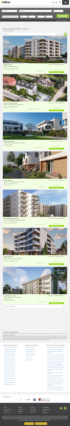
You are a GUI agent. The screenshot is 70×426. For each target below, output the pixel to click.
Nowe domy (28, 357)
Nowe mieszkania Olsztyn (9, 372)
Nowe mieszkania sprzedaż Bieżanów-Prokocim (55, 373)
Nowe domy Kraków (30, 347)
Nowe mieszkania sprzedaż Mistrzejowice (56, 379)
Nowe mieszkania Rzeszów (10, 366)
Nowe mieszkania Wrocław (10, 353)
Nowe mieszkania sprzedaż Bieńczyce (55, 381)
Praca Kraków (46, 407)
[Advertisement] (35, 321)
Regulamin (20, 409)
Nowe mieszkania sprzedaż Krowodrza (55, 357)
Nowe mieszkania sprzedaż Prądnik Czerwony (54, 352)
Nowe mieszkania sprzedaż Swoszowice (55, 367)
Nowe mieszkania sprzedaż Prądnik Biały (55, 355)
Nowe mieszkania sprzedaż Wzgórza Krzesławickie (55, 384)
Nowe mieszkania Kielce (9, 376)
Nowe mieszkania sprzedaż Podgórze (55, 375)
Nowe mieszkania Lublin (9, 368)
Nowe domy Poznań (30, 351)
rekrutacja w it (46, 412)
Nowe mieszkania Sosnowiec (10, 378)
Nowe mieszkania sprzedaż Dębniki (54, 363)
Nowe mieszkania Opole (9, 384)
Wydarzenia (20, 411)
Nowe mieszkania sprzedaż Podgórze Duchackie (55, 370)
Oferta (5, 407)
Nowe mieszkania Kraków (9, 351)
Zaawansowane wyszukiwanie (61, 20)
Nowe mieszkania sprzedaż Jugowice (55, 389)
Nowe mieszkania (29, 359)
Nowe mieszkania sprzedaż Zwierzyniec (55, 361)
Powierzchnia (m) (41, 14)
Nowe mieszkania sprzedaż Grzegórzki (55, 349)
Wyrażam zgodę (29, 423)
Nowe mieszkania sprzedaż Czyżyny (54, 377)
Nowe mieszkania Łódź (9, 361)
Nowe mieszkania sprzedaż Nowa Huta (55, 387)
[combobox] (9, 11)
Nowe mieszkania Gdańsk (9, 355)
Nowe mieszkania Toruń (9, 380)
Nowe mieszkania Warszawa (10, 347)
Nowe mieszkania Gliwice (9, 374)
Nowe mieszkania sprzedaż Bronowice (55, 359)
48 (10, 306)
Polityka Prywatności (41, 423)
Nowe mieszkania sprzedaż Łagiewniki (55, 365)
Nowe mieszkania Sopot (9, 359)
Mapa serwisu (33, 409)
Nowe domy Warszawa (30, 349)
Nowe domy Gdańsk (30, 355)
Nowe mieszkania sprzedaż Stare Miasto (55, 347)
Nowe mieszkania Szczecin (10, 370)
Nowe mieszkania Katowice (10, 349)
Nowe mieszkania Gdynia (9, 357)
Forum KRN (6, 411)
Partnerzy (32, 407)
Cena (21, 14)
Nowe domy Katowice (30, 353)
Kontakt (20, 407)
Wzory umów (33, 411)
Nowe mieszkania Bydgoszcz (10, 382)
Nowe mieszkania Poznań (9, 364)
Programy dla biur (8, 409)
